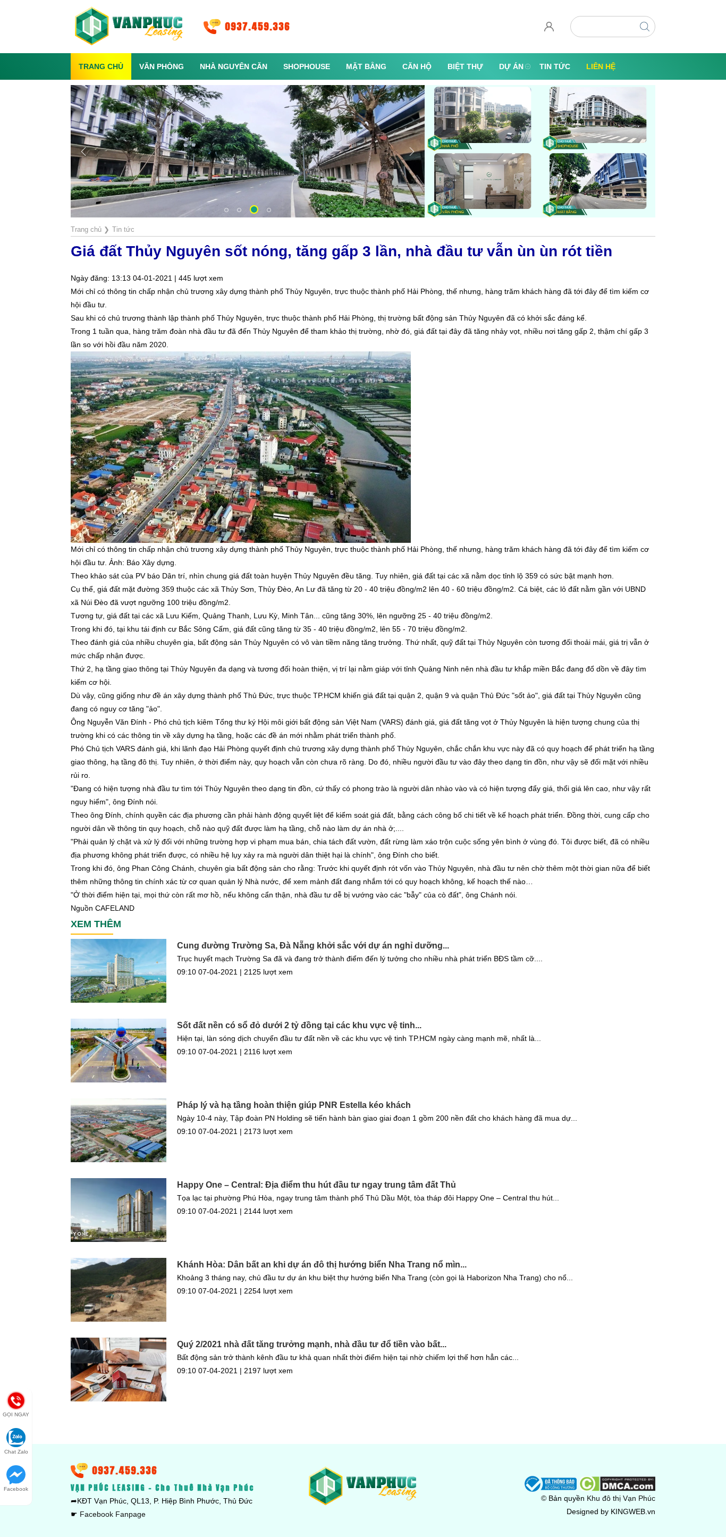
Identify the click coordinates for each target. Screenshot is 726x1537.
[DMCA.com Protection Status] (617, 1483)
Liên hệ (600, 66)
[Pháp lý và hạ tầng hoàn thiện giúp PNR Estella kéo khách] (118, 1130)
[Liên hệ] (549, 34)
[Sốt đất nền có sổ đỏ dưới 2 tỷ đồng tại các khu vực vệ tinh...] (118, 1050)
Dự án (511, 66)
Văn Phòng (161, 66)
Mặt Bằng (366, 66)
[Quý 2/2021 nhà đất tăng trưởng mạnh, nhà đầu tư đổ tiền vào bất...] (118, 1369)
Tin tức (554, 66)
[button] (226, 210)
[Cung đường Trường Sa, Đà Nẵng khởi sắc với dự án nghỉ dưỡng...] (118, 971)
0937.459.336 (257, 26)
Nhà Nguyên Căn (233, 66)
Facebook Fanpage (113, 1514)
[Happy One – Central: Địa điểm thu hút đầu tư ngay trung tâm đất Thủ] (118, 1210)
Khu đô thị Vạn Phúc (621, 1498)
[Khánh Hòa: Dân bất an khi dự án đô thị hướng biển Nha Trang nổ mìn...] (118, 1290)
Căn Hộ (417, 66)
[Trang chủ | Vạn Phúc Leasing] (129, 26)
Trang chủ (101, 66)
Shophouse (306, 66)
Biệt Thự (465, 66)
